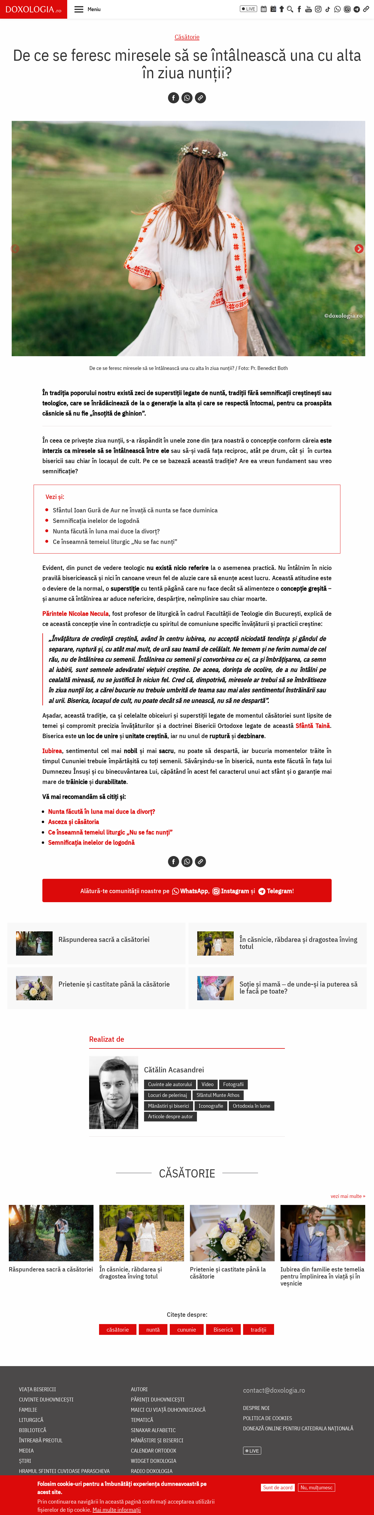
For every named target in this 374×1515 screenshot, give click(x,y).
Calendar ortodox (153, 1451)
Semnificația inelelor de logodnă (96, 520)
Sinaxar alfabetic (153, 1430)
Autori (139, 1390)
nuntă (153, 1329)
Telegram (279, 890)
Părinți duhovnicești (158, 1400)
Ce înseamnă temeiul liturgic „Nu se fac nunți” (115, 541)
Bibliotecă (32, 1430)
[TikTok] (328, 8)
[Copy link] (200, 97)
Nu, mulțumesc (317, 1487)
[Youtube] (308, 8)
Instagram (235, 890)
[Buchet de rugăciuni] (282, 8)
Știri (25, 1461)
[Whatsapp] (187, 97)
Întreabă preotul (41, 1441)
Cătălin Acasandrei (174, 1069)
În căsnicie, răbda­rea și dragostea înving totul (298, 943)
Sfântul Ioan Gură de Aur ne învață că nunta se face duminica (135, 510)
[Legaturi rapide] (366, 8)
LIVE (250, 9)
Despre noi (256, 1408)
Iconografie (211, 1105)
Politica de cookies (267, 1418)
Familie (28, 1410)
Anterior (15, 249)
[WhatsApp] (337, 8)
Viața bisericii (37, 1390)
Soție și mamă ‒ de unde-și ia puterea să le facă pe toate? (299, 987)
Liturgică (31, 1420)
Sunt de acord (277, 1487)
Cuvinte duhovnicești (46, 1400)
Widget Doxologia (153, 1461)
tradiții (258, 1329)
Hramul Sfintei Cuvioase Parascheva (64, 1471)
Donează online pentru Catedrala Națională (298, 1429)
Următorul (359, 249)
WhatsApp (194, 890)
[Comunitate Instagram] (347, 8)
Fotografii (233, 1084)
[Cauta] (290, 8)
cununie (186, 1329)
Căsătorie (187, 36)
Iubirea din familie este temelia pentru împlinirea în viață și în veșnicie (322, 1276)
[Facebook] (299, 8)
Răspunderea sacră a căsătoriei (104, 939)
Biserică (223, 1329)
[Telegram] (357, 8)
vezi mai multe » (348, 1196)
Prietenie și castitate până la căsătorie (114, 983)
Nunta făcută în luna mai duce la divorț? (106, 531)
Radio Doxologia (151, 1471)
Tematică (142, 1420)
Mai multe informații (117, 1510)
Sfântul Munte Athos (218, 1095)
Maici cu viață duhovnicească (168, 1410)
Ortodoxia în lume (251, 1105)
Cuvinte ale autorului (170, 1084)
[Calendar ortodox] (263, 8)
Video (208, 1084)
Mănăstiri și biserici (168, 1105)
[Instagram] (318, 8)
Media (26, 1451)
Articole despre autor (170, 1116)
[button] (88, 9)
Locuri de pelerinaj (167, 1095)
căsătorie (118, 1329)
